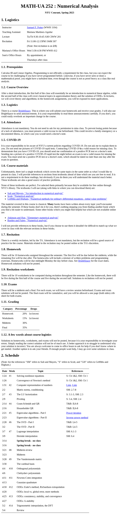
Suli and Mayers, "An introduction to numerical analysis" (35, 193)
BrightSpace (24, 111)
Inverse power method (77, 417)
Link (68, 385)
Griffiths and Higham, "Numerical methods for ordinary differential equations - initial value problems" (57, 199)
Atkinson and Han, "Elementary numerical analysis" (33, 217)
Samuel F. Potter (35, 27)
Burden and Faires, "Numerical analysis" (27, 220)
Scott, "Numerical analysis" (20, 196)
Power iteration (73, 413)
